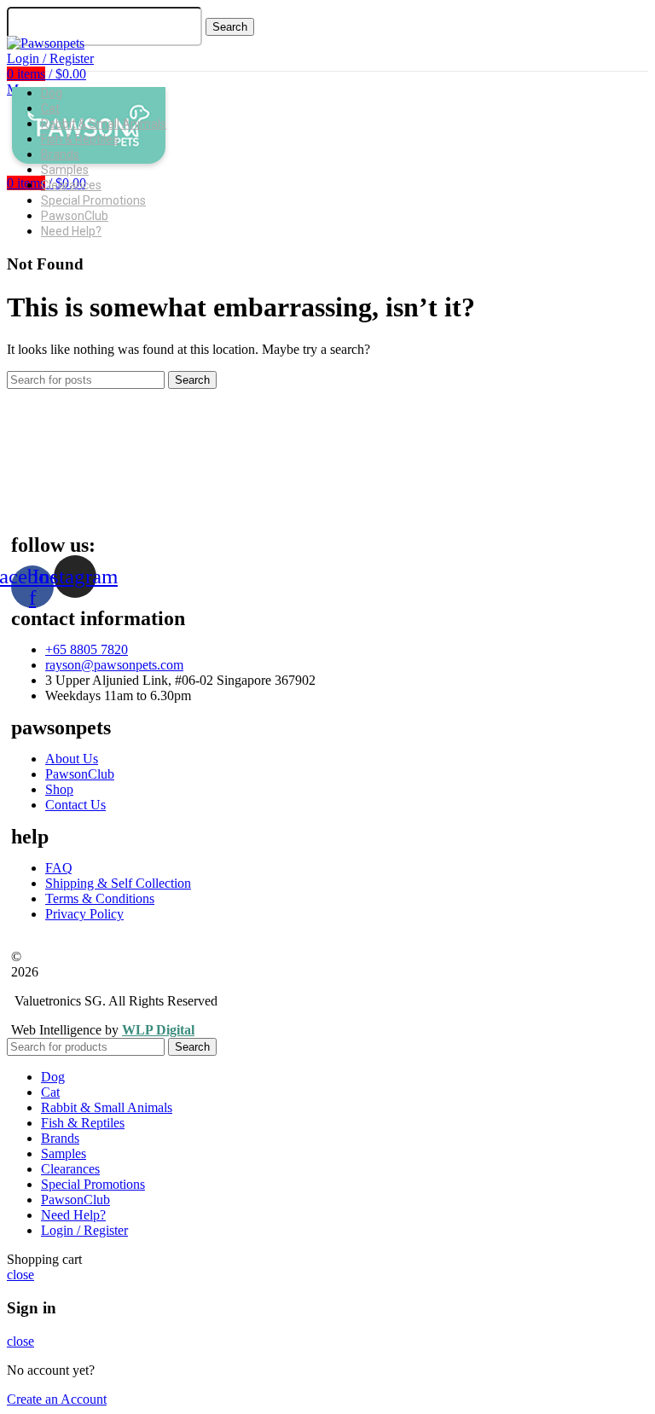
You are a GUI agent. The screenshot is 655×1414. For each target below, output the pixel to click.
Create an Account (57, 1399)
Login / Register (84, 1230)
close (20, 1274)
